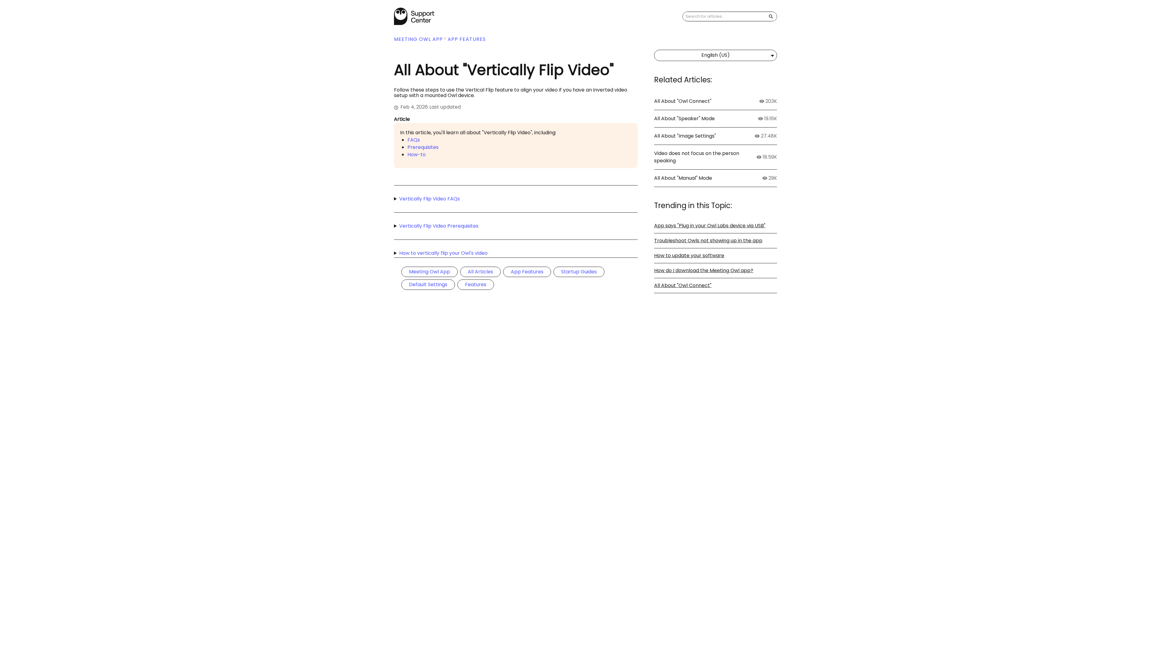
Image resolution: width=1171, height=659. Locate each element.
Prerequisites (423, 147)
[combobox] (724, 16)
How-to (416, 154)
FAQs (413, 139)
